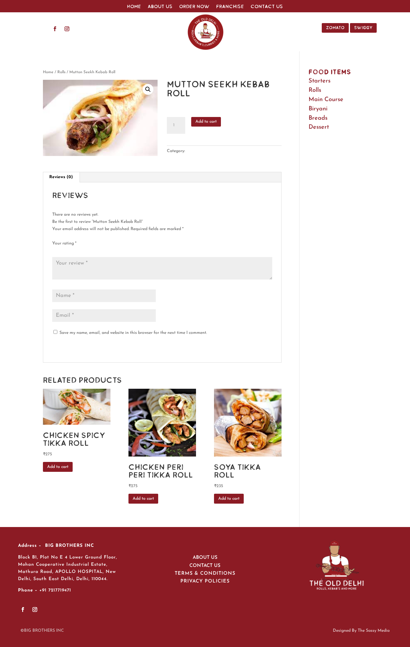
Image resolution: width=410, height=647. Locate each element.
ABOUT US (205, 557)
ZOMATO (335, 27)
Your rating (64, 243)
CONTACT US (204, 565)
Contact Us (267, 6)
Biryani (318, 109)
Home (134, 6)
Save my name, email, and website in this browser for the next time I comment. (133, 333)
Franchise (230, 6)
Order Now (194, 6)
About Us (160, 6)
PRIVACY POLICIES (205, 581)
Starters (319, 81)
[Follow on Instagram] (67, 29)
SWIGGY (363, 27)
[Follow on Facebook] (55, 29)
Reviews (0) (61, 177)
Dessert (319, 127)
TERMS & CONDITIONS (205, 573)
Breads (318, 118)
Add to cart (206, 121)
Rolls (61, 72)
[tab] (61, 177)
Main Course (326, 100)
